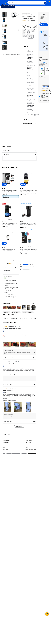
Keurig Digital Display (7, 440)
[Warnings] (35, 163)
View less (15, 299)
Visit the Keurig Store (26, 13)
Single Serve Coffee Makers (31, 444)
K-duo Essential (29, 440)
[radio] (24, 26)
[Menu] (2, 3)
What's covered (46, 36)
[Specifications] (35, 154)
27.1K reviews (11, 264)
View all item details (29, 114)
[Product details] (35, 150)
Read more (5, 336)
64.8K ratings (33, 20)
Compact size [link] (8, 287)
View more (19, 256)
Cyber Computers (45, 85)
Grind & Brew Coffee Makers (31, 449)
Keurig (4, 447)
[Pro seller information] (49, 86)
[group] (28, 20)
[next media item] (17, 30)
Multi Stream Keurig (29, 437)
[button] (17, 14)
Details (47, 96)
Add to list (45, 100)
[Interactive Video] (4, 14)
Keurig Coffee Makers (7, 444)
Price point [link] (7, 294)
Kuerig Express (5, 442)
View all (33, 303)
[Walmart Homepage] (5, 3)
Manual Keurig (28, 442)
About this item (6, 146)
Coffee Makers (5, 449)
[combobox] (26, 3)
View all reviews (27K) (19, 426)
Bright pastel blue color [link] (10, 280)
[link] (10, 197)
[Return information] (40, 22)
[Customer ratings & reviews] (35, 261)
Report (34, 357)
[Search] (45, 3)
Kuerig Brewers (6, 437)
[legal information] (46, 16)
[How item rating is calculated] (15, 267)
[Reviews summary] (30, 20)
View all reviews (7, 270)
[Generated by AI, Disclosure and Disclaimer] (38, 115)
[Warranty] (34, 158)
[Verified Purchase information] (15, 326)
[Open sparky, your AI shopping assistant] (47, 614)
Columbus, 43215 (42, 77)
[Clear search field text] (43, 3)
